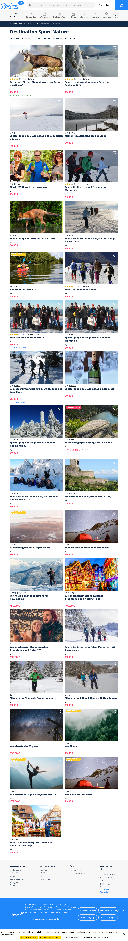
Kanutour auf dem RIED (23, 289)
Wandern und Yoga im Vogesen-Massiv (33, 794)
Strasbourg (14, 839)
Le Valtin (31, 79)
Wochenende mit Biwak (79, 794)
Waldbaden (71, 746)
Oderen (86, 184)
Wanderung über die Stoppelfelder (30, 547)
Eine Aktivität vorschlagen (88, 910)
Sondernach (14, 286)
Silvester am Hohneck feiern (81, 289)
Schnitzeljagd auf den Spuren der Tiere (33, 238)
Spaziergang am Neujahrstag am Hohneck (90, 388)
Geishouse (31, 24)
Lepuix (67, 695)
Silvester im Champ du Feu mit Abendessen (35, 698)
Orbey (72, 133)
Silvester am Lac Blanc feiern (27, 337)
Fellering (68, 644)
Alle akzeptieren (28, 937)
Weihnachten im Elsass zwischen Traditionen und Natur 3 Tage (84, 597)
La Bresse (13, 743)
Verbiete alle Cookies (50, 937)
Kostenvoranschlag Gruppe (109, 910)
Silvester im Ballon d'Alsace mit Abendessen (91, 698)
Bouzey (18, 184)
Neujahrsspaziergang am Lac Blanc (85, 135)
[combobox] (61, 5)
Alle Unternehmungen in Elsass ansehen (46, 919)
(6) (20, 79)
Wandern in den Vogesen (24, 746)
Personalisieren (71, 937)
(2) (75, 79)
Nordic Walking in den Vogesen (28, 187)
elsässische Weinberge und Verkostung (88, 496)
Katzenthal (74, 493)
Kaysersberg (22, 593)
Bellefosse (19, 440)
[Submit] (31, 5)
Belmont (19, 493)
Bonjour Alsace (16, 24)
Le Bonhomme (33, 335)
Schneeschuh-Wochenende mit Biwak (87, 547)
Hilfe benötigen (108, 917)
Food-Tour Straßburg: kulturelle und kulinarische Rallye (31, 844)
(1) (75, 184)
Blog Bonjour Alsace (78, 873)
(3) (20, 334)
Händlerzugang (87, 917)
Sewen (18, 133)
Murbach (13, 235)
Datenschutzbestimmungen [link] (95, 937)
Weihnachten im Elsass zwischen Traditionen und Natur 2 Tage (29, 648)
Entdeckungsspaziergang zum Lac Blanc (88, 442)
